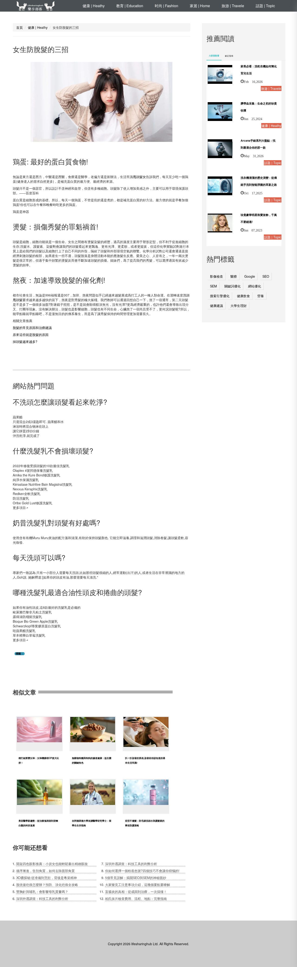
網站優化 (254, 286)
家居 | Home (200, 5)
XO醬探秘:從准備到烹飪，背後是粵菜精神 (46, 877)
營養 (260, 295)
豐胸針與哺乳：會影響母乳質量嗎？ (42, 891)
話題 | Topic (265, 5)
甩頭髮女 (139, 176)
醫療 (233, 276)
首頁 (19, 27)
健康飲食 (243, 295)
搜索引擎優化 (219, 295)
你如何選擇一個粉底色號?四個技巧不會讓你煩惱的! (142, 870)
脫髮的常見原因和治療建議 (32, 327)
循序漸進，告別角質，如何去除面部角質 (45, 870)
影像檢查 (216, 276)
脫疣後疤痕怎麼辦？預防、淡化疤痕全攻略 (47, 884)
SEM (213, 286)
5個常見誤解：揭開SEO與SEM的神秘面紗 (135, 877)
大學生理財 (238, 305)
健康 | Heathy (94, 5)
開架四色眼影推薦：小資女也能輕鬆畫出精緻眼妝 (52, 863)
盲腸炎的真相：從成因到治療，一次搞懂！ (136, 891)
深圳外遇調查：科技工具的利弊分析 (42, 898)
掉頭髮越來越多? (25, 341)
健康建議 (216, 305)
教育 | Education (129, 5)
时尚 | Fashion (166, 5)
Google (249, 276)
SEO (265, 276)
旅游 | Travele (233, 5)
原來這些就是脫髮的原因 (30, 334)
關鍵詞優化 (232, 286)
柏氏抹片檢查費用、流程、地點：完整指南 (136, 898)
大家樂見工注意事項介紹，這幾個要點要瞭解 (137, 884)
